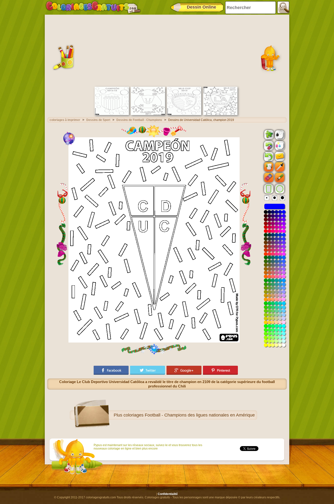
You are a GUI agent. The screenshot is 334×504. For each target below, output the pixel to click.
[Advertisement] (167, 50)
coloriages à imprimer (65, 120)
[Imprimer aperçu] (279, 134)
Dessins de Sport (98, 120)
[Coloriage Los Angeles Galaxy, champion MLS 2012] (220, 114)
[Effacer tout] (268, 145)
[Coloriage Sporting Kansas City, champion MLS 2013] (184, 114)
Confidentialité (168, 494)
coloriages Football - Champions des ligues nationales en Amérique (189, 415)
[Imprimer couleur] (279, 145)
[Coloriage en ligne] (93, 7)
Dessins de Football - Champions (139, 120)
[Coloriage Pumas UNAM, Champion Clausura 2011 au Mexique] (148, 114)
